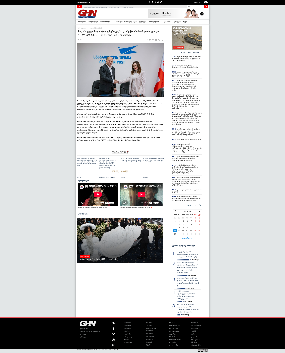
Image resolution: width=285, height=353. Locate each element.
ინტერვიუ (127, 331)
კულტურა (143, 21)
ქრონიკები (83, 214)
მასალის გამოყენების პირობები (90, 331)
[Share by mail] (156, 40)
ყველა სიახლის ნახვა (194, 205)
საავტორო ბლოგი (175, 325)
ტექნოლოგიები (196, 325)
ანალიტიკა (166, 21)
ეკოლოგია (150, 336)
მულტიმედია (83, 180)
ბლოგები (176, 21)
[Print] (162, 40)
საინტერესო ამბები (175, 339)
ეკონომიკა (105, 21)
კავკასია (149, 325)
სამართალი (117, 21)
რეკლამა (83, 334)
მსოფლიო (154, 21)
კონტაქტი (83, 337)
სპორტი (149, 345)
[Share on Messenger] (150, 40)
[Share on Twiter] (153, 40)
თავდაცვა (149, 333)
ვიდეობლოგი (173, 328)
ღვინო (193, 334)
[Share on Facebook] (147, 40)
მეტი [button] (185, 22)
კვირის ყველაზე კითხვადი (183, 245)
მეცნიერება (194, 322)
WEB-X (111, 349)
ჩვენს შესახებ (84, 329)
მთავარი (82, 21)
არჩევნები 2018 (196, 345)
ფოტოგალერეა (174, 331)
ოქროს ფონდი (173, 345)
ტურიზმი (193, 331)
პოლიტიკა (93, 21)
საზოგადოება (130, 21)
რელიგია (149, 339)
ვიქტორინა (194, 328)
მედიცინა (149, 342)
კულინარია (194, 337)
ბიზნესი (126, 340)
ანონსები (171, 322)
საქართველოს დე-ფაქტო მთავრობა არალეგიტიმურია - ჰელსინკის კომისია (109, 6)
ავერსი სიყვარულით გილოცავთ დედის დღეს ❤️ (136, 207)
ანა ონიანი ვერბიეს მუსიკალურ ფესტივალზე (92, 207)
